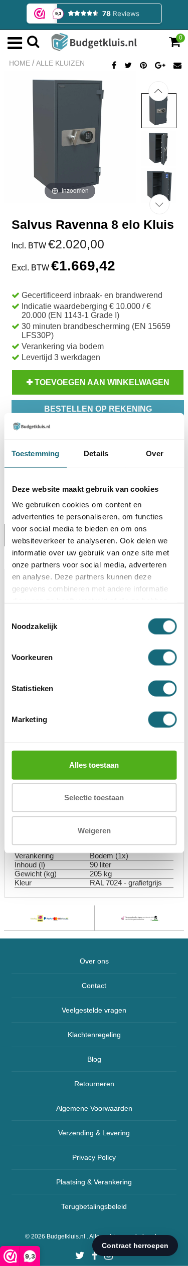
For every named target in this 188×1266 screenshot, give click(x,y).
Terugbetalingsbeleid (94, 1206)
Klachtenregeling (94, 1035)
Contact (94, 986)
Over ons (94, 961)
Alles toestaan (94, 764)
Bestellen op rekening (98, 409)
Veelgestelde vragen (94, 1010)
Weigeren (94, 830)
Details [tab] (96, 453)
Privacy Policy (94, 1157)
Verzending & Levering (94, 1133)
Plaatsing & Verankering (94, 1182)
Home (19, 63)
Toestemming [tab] (35, 453)
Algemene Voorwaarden (94, 1108)
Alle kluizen (60, 63)
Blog (94, 1059)
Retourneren (94, 1084)
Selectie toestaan (94, 797)
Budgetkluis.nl (67, 1236)
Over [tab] (154, 453)
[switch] (162, 657)
